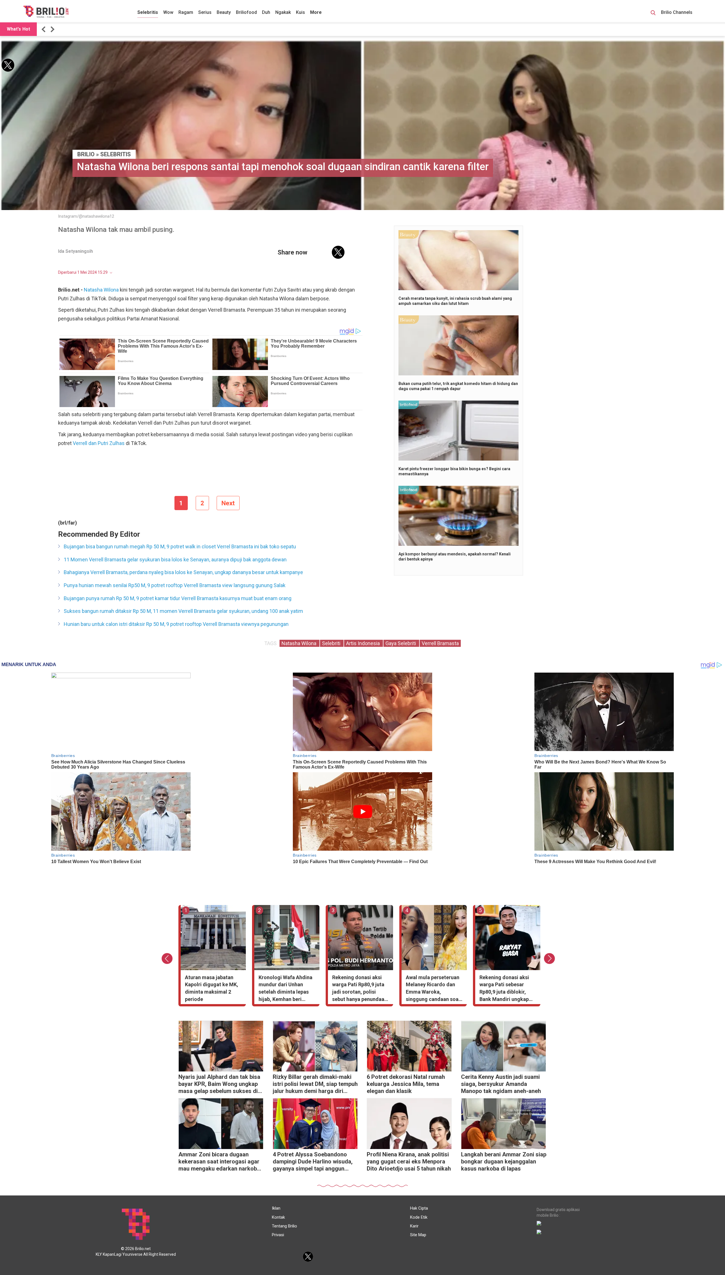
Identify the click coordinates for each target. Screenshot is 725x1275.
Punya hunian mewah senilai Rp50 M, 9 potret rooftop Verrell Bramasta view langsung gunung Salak (174, 585)
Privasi (278, 1234)
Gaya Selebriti (401, 643)
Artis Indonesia (363, 643)
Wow (168, 12)
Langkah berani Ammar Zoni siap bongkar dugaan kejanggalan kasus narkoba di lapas (503, 1161)
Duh (266, 12)
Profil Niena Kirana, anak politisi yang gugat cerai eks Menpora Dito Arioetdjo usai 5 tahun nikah (409, 1161)
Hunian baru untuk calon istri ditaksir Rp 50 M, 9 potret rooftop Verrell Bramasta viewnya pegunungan (176, 624)
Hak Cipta (419, 1208)
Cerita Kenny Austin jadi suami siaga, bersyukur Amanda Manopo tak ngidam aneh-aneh (501, 1083)
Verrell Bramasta (440, 643)
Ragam (185, 12)
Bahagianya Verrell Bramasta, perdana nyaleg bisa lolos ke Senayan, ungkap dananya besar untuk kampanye (183, 572)
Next (228, 503)
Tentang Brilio (284, 1226)
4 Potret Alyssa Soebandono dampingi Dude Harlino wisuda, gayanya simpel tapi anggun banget (313, 1162)
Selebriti (332, 643)
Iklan (276, 1208)
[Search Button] (653, 13)
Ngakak (283, 12)
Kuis (300, 12)
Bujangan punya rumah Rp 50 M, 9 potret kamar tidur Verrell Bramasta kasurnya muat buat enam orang (177, 598)
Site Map (418, 1234)
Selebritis (147, 12)
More (316, 12)
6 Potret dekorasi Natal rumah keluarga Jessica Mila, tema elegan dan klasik (406, 1083)
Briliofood (246, 12)
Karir (414, 1226)
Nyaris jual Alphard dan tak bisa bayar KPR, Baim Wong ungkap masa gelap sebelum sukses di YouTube (219, 1084)
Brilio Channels (677, 12)
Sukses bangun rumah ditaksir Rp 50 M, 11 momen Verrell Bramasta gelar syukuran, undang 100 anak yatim (183, 611)
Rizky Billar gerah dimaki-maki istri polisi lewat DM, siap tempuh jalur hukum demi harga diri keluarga (315, 1084)
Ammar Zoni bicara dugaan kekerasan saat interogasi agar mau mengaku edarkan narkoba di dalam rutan (219, 1162)
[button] (44, 29)
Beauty (224, 12)
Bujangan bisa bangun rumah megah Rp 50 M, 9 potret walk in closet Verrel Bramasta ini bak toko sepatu (180, 546)
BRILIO (86, 154)
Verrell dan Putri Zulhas (98, 443)
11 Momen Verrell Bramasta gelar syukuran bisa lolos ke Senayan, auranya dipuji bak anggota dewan (175, 559)
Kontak (278, 1217)
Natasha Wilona (101, 290)
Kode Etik (418, 1217)
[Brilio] (46, 11)
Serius (205, 12)
